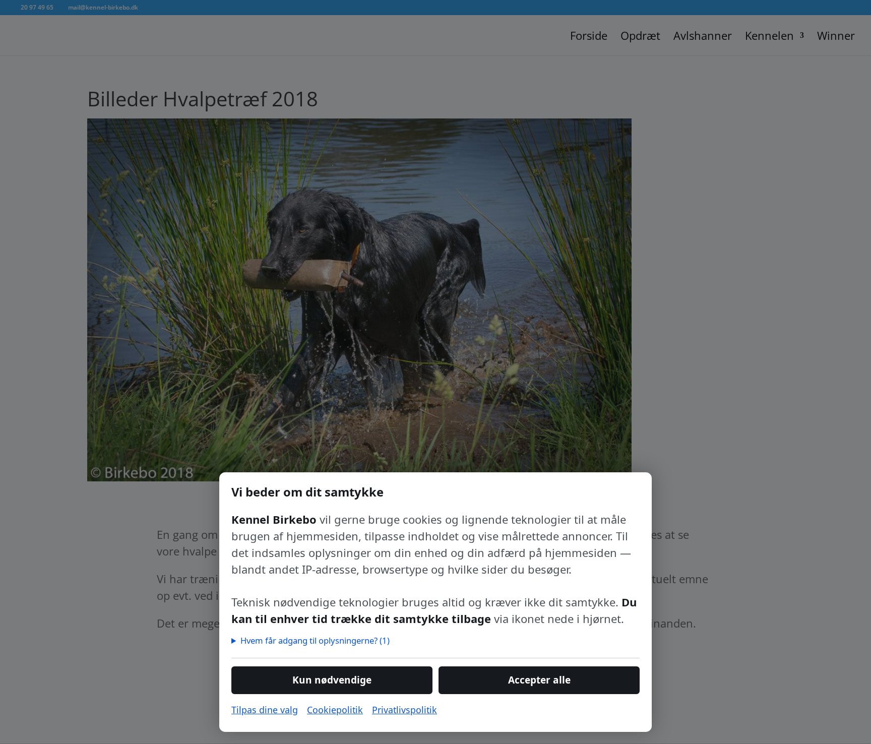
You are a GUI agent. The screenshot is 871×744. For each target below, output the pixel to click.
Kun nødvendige (331, 680)
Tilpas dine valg (264, 710)
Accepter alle (539, 680)
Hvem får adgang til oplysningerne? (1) (315, 640)
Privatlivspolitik (404, 710)
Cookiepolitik (335, 710)
